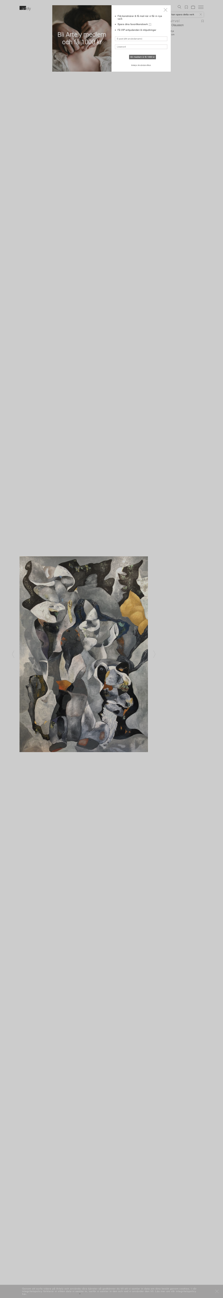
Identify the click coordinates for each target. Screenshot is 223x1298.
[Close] (165, 10)
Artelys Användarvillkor (141, 65)
